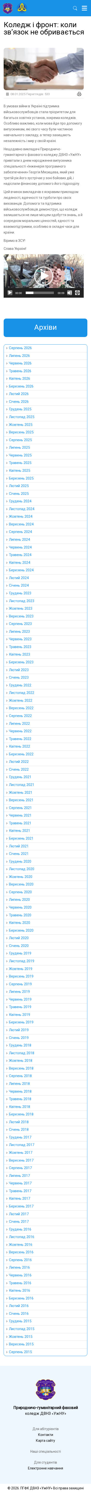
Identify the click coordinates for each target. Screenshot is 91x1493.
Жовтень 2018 (20, 1060)
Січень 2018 (19, 1129)
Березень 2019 (21, 1022)
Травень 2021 (20, 823)
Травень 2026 (20, 371)
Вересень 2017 (21, 1160)
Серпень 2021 (20, 808)
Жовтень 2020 (20, 877)
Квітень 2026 (19, 378)
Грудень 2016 (20, 1229)
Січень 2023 (19, 677)
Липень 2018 (19, 1083)
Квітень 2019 (19, 1014)
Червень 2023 (20, 639)
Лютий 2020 (19, 938)
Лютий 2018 (19, 1122)
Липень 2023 (19, 631)
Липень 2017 (19, 1175)
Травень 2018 (20, 1099)
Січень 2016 (19, 1313)
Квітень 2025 (19, 470)
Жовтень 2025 (20, 424)
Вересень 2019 (21, 976)
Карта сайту (45, 1440)
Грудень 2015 (20, 1321)
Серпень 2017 (20, 1168)
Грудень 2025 (20, 409)
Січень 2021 (19, 854)
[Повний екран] (77, 292)
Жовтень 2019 (20, 969)
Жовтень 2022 (20, 700)
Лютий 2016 (19, 1306)
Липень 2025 (19, 447)
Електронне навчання (45, 1468)
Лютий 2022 (19, 761)
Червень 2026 (20, 363)
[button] (43, 276)
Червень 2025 (20, 455)
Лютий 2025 (19, 486)
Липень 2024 (19, 539)
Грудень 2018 (20, 1045)
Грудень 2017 (20, 1137)
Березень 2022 (21, 754)
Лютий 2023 (19, 670)
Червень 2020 (20, 907)
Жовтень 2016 (20, 1244)
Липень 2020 (19, 899)
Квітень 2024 (19, 562)
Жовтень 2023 (20, 608)
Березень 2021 (21, 838)
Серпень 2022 (20, 716)
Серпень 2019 (20, 984)
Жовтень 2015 (20, 1336)
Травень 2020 (20, 915)
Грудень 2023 (20, 593)
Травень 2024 (20, 555)
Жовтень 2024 (20, 516)
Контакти (45, 1435)
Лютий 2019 (19, 1030)
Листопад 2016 (21, 1237)
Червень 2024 (20, 547)
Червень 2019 (20, 999)
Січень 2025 (19, 493)
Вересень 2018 (21, 1068)
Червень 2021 (20, 815)
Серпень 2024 (20, 532)
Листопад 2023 (21, 601)
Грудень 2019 (20, 953)
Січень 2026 (19, 401)
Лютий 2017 (19, 1214)
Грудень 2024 (20, 501)
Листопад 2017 (21, 1145)
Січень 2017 (19, 1221)
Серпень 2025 (20, 440)
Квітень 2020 (19, 922)
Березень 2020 (21, 930)
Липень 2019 (19, 991)
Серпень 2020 (20, 892)
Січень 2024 (19, 585)
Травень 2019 (20, 1007)
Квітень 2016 (19, 1290)
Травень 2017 (20, 1191)
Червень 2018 (20, 1091)
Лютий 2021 (19, 846)
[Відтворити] (10, 292)
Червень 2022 (20, 731)
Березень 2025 (21, 478)
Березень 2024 (21, 570)
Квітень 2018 (19, 1107)
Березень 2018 (21, 1114)
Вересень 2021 (21, 800)
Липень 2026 (19, 356)
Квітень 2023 (19, 654)
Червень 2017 (20, 1183)
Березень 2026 (21, 386)
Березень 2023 (21, 662)
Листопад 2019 (21, 961)
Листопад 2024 (21, 509)
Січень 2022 (19, 769)
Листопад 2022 (21, 693)
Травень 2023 (20, 647)
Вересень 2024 (21, 524)
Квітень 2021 (19, 830)
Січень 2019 (19, 1038)
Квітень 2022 (19, 746)
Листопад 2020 (21, 869)
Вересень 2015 (21, 1344)
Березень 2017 (21, 1206)
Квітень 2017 (19, 1198)
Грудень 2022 (20, 685)
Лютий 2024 (19, 578)
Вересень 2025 (21, 432)
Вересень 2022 (21, 708)
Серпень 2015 (20, 1352)
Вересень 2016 (21, 1252)
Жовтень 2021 (20, 792)
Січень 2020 (19, 946)
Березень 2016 (21, 1298)
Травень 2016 (20, 1283)
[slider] (40, 293)
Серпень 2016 (20, 1260)
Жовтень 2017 (20, 1152)
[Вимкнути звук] (69, 292)
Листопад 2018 (21, 1053)
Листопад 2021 (21, 785)
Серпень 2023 (20, 624)
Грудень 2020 (20, 861)
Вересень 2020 (21, 884)
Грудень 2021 (20, 777)
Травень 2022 (20, 739)
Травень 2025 (20, 463)
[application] (44, 276)
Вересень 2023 (21, 616)
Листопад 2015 (21, 1329)
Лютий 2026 (19, 394)
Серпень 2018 (20, 1076)
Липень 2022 (19, 723)
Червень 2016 (20, 1275)
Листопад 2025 (21, 417)
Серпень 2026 (20, 348)
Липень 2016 (19, 1267)
